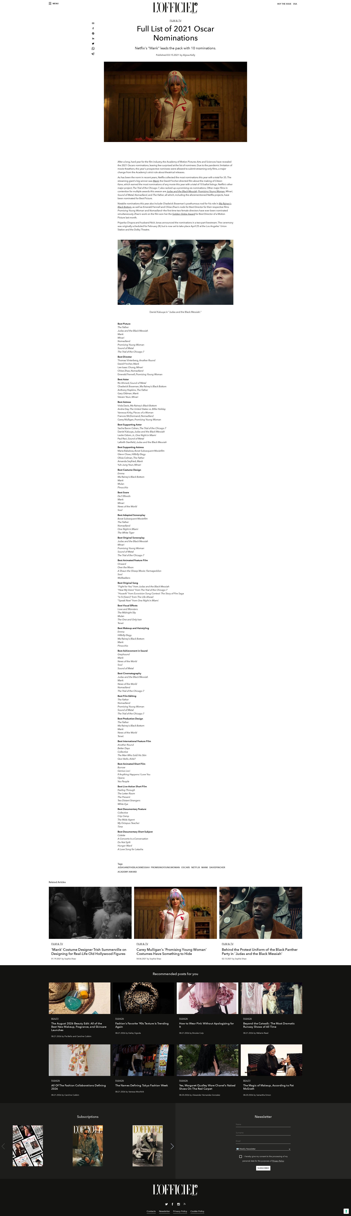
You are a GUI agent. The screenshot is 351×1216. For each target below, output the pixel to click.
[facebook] (93, 28)
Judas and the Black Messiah (182, 191)
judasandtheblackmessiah (134, 867)
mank (204, 867)
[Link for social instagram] (178, 1204)
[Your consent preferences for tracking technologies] (346, 1211)
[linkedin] (93, 38)
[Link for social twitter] (166, 1204)
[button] (172, 1146)
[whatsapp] (93, 49)
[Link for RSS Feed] (184, 1204)
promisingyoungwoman (165, 867)
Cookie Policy (197, 1211)
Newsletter (164, 1211)
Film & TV (175, 20)
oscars (185, 867)
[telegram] (93, 54)
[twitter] (93, 43)
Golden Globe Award (183, 214)
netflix (195, 867)
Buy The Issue (284, 4)
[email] (93, 23)
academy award (127, 872)
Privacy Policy (278, 1161)
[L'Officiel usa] (175, 8)
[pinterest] (93, 33)
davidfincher (217, 867)
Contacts (151, 1211)
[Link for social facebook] (172, 1204)
